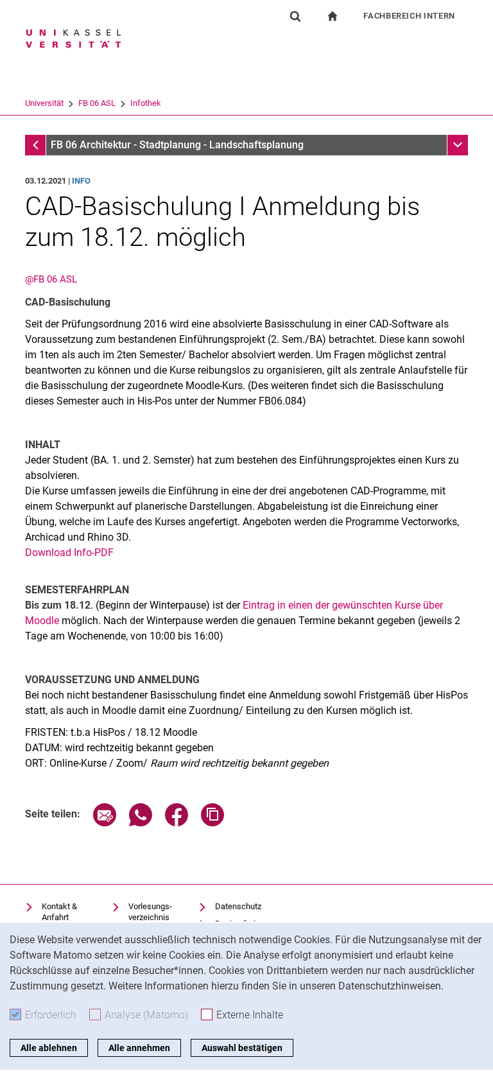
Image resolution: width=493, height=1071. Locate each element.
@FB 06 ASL (51, 279)
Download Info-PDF (69, 552)
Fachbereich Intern (409, 16)
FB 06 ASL (97, 103)
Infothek (145, 103)
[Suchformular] (295, 16)
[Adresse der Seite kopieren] (212, 823)
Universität (44, 103)
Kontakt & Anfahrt (59, 912)
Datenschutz (238, 906)
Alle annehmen (139, 1048)
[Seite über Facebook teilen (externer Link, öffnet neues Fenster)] (176, 823)
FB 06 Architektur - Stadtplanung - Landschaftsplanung (177, 145)
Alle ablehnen (49, 1048)
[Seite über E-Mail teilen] (104, 823)
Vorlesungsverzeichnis (150, 912)
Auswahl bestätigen (242, 1048)
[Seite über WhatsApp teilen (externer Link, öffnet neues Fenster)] (140, 823)
